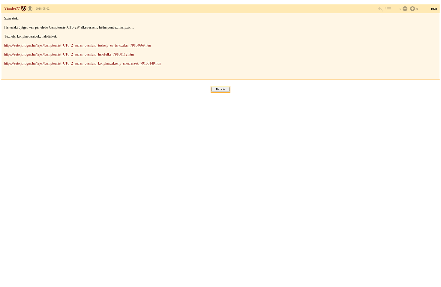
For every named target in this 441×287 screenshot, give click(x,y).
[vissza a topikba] (388, 8)
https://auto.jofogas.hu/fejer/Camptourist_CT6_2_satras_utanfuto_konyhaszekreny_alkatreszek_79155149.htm (82, 63)
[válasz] (380, 8)
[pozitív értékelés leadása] (412, 8)
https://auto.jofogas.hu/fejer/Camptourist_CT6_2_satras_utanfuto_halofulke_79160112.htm (69, 54)
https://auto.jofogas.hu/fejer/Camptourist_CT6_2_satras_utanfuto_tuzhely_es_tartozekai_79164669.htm (77, 45)
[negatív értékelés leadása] (404, 8)
